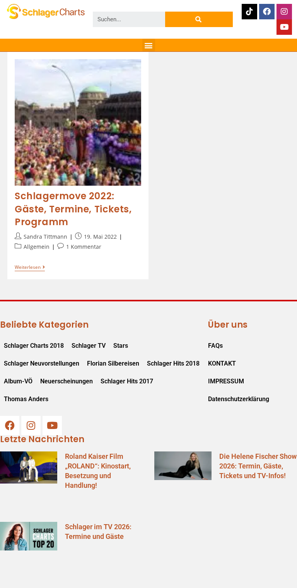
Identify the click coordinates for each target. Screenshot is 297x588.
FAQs (215, 345)
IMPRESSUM (226, 381)
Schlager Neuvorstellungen (41, 363)
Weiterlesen (30, 267)
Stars (120, 345)
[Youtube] (284, 27)
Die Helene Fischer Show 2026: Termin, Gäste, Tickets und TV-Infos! (258, 466)
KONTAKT (222, 363)
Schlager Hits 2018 (173, 363)
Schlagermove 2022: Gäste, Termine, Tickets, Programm (73, 209)
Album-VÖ (18, 381)
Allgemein (37, 246)
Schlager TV (89, 345)
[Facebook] (267, 11)
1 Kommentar (83, 246)
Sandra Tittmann (45, 236)
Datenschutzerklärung (238, 399)
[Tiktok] (249, 11)
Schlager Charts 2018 (34, 345)
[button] (148, 45)
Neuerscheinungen (66, 381)
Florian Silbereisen (113, 363)
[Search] (199, 19)
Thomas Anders (26, 399)
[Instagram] (284, 11)
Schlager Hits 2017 (127, 381)
